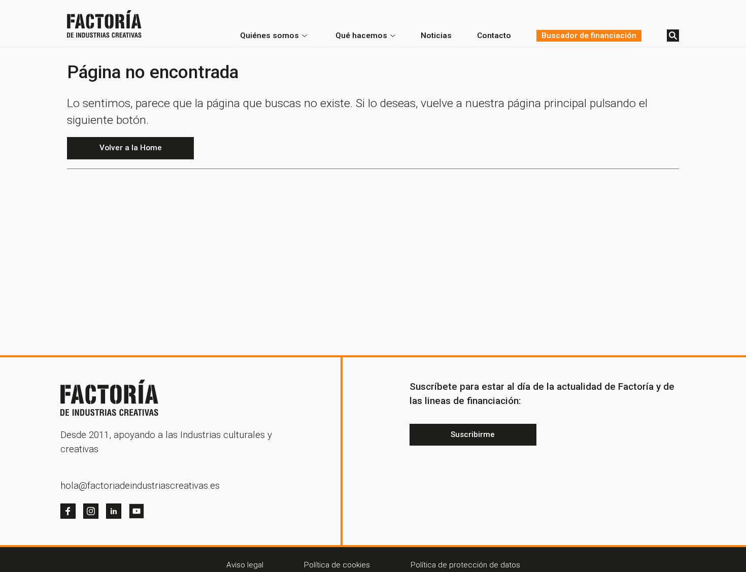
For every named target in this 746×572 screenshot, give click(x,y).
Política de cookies (337, 564)
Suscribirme (473, 434)
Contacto (494, 35)
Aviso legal (244, 564)
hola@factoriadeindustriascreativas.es (140, 485)
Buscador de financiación (588, 35)
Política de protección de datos (465, 564)
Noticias (436, 35)
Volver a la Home (130, 147)
